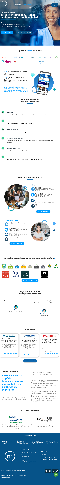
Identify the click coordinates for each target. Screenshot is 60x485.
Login (40, 4)
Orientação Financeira (12, 121)
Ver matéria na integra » (11, 353)
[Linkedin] (49, 471)
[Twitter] (57, 471)
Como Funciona (28, 4)
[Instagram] (53, 471)
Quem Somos (17, 4)
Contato (30, 7)
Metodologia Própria (12, 112)
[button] (54, 5)
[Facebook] (46, 471)
